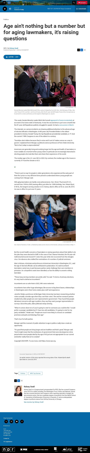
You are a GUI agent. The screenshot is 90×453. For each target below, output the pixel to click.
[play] (4, 9)
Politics (6, 19)
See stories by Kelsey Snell (34, 402)
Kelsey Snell (14, 48)
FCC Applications (8, 441)
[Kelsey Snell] (18, 391)
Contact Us (6, 438)
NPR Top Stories (35, 373)
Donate (83, 3)
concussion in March (66, 125)
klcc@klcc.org (7, 435)
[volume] (10, 9)
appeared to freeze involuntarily (62, 120)
